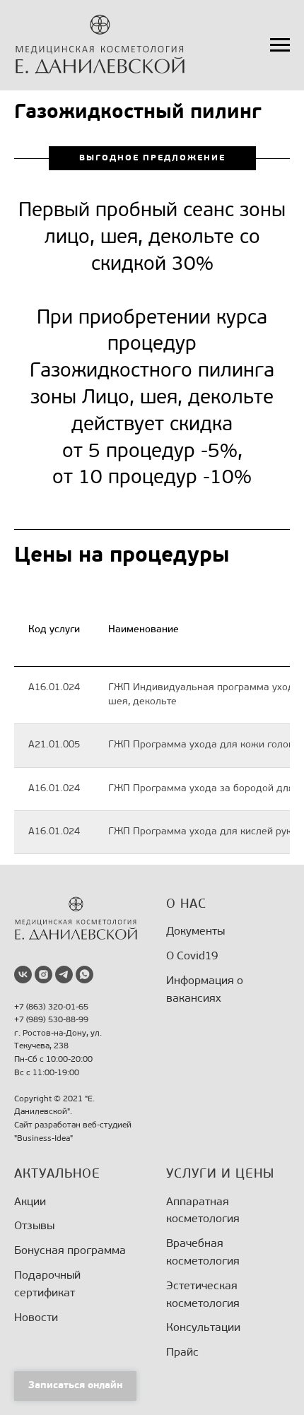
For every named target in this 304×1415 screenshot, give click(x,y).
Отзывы (34, 1226)
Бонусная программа (70, 1251)
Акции (30, 1202)
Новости (36, 1318)
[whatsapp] (84, 974)
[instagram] (43, 974)
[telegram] (64, 974)
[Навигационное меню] (280, 45)
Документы (195, 931)
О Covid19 (192, 956)
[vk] (23, 974)
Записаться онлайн (75, 1385)
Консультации (203, 1328)
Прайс (182, 1352)
